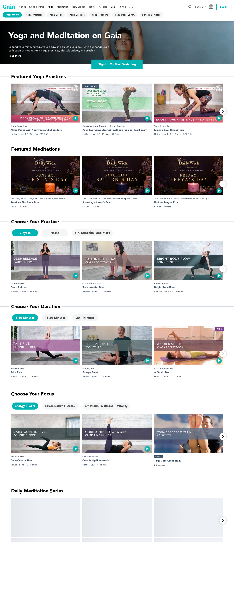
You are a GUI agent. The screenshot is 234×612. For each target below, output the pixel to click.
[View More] (222, 111)
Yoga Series (56, 14)
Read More (15, 55)
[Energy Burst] (117, 345)
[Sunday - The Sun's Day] (45, 175)
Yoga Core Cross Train (167, 460)
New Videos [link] (78, 6)
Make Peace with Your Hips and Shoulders (36, 130)
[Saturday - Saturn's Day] (117, 175)
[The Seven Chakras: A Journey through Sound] (45, 517)
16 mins (34, 134)
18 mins (177, 134)
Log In (223, 7)
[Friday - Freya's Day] (188, 175)
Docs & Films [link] (36, 6)
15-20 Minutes (55, 318)
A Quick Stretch (163, 372)
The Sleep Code (92, 544)
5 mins (106, 376)
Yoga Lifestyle (77, 14)
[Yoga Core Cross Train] (188, 433)
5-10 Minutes (25, 318)
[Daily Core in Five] (45, 433)
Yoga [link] (50, 6)
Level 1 (94, 464)
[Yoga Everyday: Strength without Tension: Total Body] (117, 103)
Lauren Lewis (17, 283)
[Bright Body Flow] (188, 260)
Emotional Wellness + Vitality (106, 406)
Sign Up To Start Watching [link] (117, 64)
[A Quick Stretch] (188, 345)
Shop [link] (123, 6)
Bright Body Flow (164, 287)
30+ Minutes (85, 318)
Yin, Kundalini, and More (92, 233)
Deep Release (19, 287)
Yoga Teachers (100, 14)
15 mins (105, 134)
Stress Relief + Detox (60, 406)
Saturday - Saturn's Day (96, 202)
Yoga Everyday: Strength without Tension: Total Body (114, 130)
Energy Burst (90, 372)
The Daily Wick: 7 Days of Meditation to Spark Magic (38, 198)
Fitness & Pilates (151, 14)
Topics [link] (92, 6)
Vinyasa (25, 233)
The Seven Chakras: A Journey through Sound (38, 544)
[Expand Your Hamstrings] (188, 103)
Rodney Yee (88, 368)
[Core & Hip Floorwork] (117, 433)
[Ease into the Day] (117, 260)
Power (14, 464)
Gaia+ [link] (113, 6)
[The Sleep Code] (117, 517)
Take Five (16, 372)
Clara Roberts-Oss (91, 283)
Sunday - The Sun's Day (25, 202)
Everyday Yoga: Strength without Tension (103, 126)
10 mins (107, 291)
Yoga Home (12, 14)
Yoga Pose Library (125, 14)
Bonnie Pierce (161, 283)
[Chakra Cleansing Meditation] (188, 517)
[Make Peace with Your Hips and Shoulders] (45, 103)
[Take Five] (45, 345)
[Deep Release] (45, 260)
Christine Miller (90, 456)
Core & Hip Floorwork (95, 460)
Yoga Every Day (19, 126)
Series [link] (22, 6)
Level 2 (24, 291)
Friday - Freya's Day (166, 202)
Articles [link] (103, 6)
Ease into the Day (93, 287)
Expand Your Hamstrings (169, 130)
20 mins (179, 291)
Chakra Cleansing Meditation (171, 544)
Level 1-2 (23, 134)
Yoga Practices (34, 14)
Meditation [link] (63, 6)
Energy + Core (25, 406)
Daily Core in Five (21, 460)
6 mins (35, 376)
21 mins (33, 291)
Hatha (14, 134)
